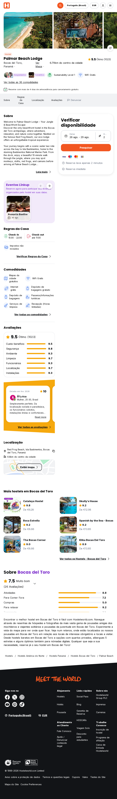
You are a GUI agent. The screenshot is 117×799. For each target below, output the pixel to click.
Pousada (61, 712)
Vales (85, 777)
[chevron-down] (34, 583)
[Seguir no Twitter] (14, 697)
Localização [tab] (38, 100)
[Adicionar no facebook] (7, 697)
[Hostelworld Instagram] (22, 697)
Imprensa (100, 704)
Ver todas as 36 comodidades (21, 82)
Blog (79, 704)
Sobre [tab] (7, 100)
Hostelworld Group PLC (102, 696)
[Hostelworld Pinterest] (14, 704)
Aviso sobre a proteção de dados (22, 777)
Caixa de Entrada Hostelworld (102, 747)
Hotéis (60, 704)
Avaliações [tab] (56, 100)
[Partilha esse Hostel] (110, 48)
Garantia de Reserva (83, 712)
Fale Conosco (64, 731)
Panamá (8, 66)
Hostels (61, 696)
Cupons (76, 777)
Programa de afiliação (103, 739)
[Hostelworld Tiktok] (22, 704)
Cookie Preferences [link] (31, 784)
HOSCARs (82, 720)
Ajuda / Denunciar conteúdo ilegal (62, 741)
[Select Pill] (60, 5)
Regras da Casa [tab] (21, 100)
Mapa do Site (12, 784)
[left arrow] (41, 186)
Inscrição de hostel (102, 731)
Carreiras (100, 712)
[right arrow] (49, 186)
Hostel (8, 54)
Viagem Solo (83, 728)
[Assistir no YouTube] (7, 704)
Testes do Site (97, 777)
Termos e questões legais (56, 777)
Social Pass (82, 696)
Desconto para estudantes (82, 737)
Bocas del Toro (13, 62)
